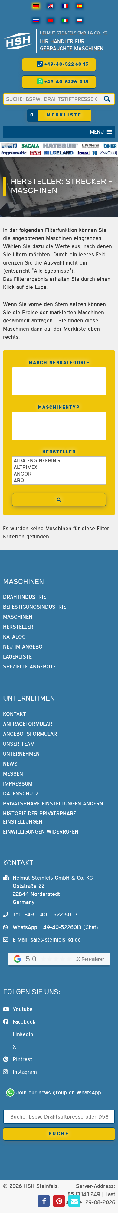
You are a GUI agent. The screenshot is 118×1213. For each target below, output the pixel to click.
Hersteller (59, 452)
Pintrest (22, 1059)
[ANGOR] (59, 474)
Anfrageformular (27, 724)
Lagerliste (17, 656)
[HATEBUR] (60, 145)
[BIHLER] (110, 145)
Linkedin (23, 1034)
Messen (13, 773)
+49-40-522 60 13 (65, 64)
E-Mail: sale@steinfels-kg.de (47, 939)
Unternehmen (21, 754)
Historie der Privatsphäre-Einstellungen (40, 817)
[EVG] (35, 153)
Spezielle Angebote (29, 666)
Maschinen (17, 617)
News (10, 764)
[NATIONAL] (94, 153)
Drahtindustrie (24, 597)
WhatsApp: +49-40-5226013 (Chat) (55, 927)
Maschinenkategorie (59, 362)
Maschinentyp (59, 407)
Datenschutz (21, 793)
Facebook (24, 1021)
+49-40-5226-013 (65, 81)
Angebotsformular (30, 734)
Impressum (17, 783)
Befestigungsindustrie (34, 607)
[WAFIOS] (9, 145)
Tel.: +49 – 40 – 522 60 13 (45, 914)
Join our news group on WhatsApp (58, 1092)
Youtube (23, 1009)
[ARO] (59, 480)
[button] (97, 132)
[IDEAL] (83, 153)
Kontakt (14, 714)
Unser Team (18, 744)
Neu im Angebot (24, 646)
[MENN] (91, 145)
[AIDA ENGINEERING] (59, 460)
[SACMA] (30, 145)
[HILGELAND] (58, 153)
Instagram (25, 1072)
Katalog (14, 636)
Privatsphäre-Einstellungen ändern (53, 803)
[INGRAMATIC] (14, 153)
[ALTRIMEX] (59, 467)
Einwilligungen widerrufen (40, 831)
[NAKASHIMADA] (108, 153)
